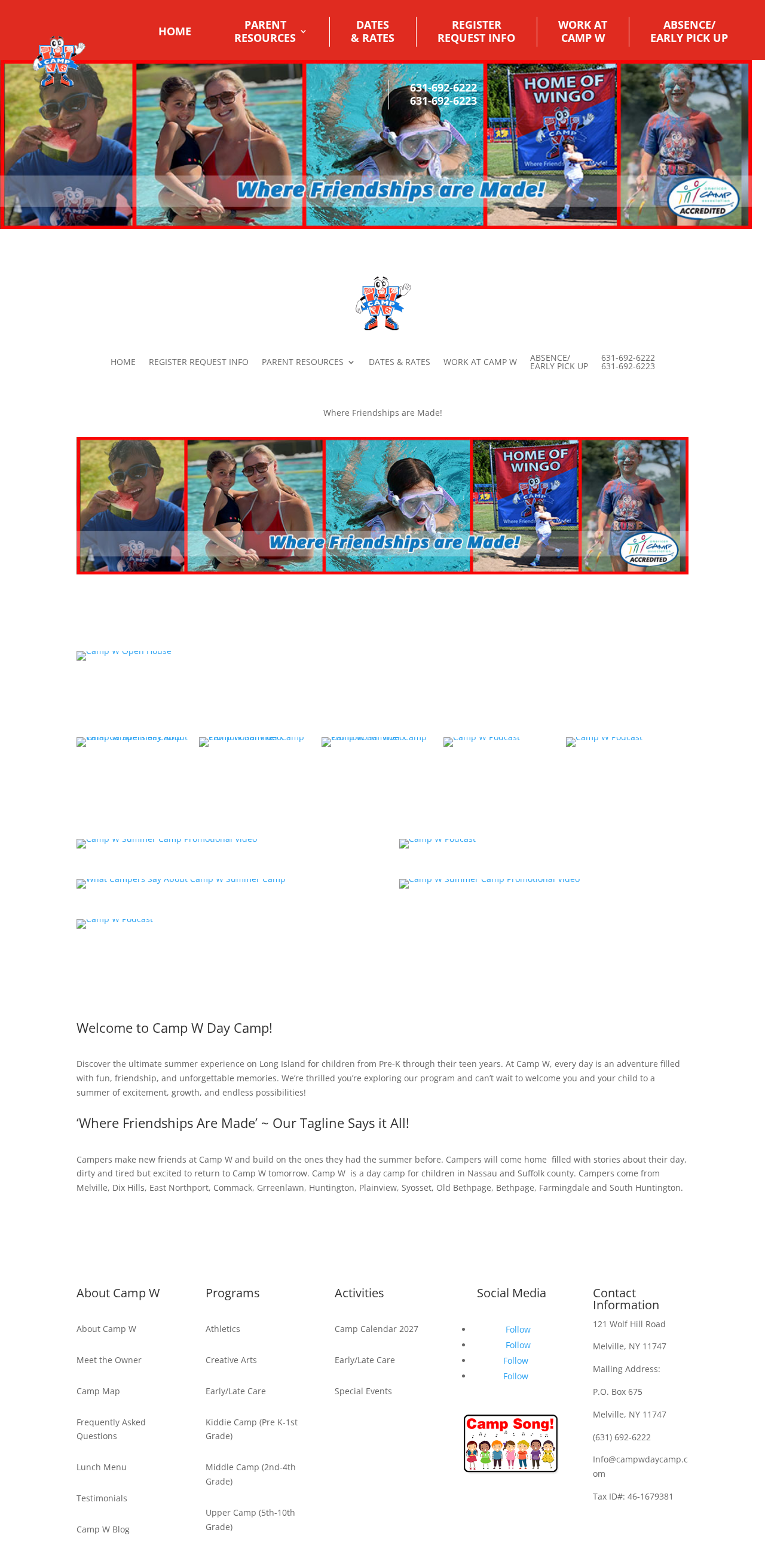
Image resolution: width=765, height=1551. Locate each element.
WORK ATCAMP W (582, 31)
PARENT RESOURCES (303, 361)
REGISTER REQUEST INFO (199, 361)
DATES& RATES (372, 31)
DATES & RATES (399, 361)
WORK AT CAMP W (480, 361)
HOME (174, 31)
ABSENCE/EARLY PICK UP (689, 31)
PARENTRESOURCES (265, 31)
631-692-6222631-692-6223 (443, 94)
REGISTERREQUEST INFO (476, 31)
